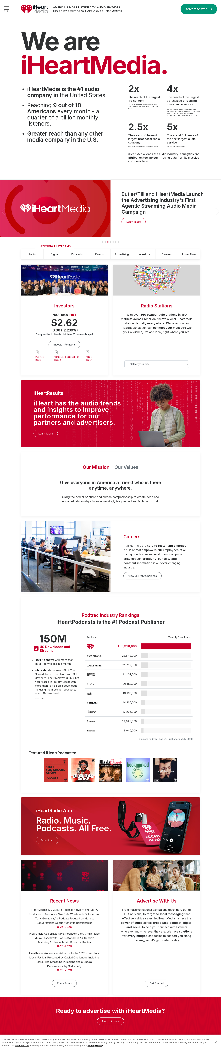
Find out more (110, 1021)
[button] (217, 211)
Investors (144, 254)
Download (47, 840)
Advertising (122, 254)
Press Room (64, 983)
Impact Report (89, 358)
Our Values (126, 467)
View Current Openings (142, 575)
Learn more (133, 221)
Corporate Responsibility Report (66, 358)
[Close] (215, 1042)
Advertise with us (199, 9)
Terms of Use (22, 1045)
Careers (166, 254)
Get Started (157, 983)
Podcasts (77, 254)
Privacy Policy (95, 1045)
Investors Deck (39, 358)
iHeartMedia (34, 9)
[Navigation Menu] (6, 9)
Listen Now (189, 254)
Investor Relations (64, 344)
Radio (32, 254)
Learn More (45, 433)
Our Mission (96, 467)
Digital (54, 254)
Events (99, 254)
